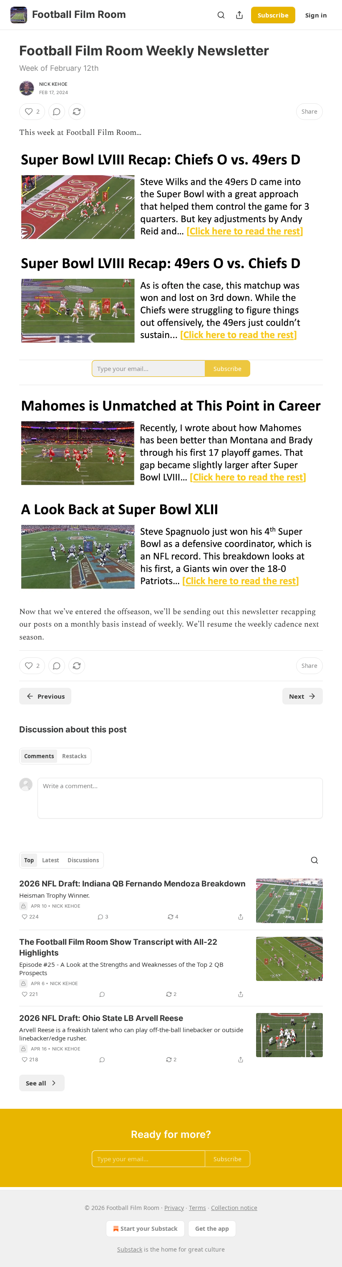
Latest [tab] (50, 860)
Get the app (212, 1228)
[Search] (221, 15)
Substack (129, 1249)
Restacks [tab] (74, 756)
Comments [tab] (39, 756)
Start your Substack (149, 1228)
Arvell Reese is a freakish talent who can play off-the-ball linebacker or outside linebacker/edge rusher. (131, 1034)
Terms (197, 1208)
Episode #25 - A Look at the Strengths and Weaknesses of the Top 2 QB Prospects (121, 968)
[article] (171, 900)
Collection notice (234, 1208)
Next (296, 696)
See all (36, 1083)
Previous (51, 696)
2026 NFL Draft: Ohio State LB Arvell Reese (101, 1018)
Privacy (174, 1208)
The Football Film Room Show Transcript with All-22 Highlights (118, 947)
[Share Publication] (239, 15)
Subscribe (273, 15)
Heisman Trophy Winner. (54, 895)
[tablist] (55, 756)
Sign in (316, 15)
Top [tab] (29, 860)
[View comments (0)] (56, 111)
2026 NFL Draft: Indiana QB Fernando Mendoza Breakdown (132, 884)
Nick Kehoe (53, 84)
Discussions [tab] (83, 860)
